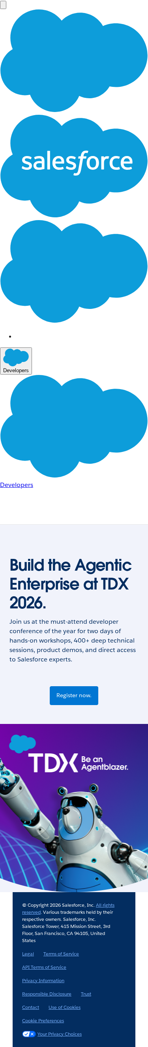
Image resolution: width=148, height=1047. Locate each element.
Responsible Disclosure (46, 993)
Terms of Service (61, 953)
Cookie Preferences (43, 1020)
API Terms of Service (44, 967)
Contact (30, 1007)
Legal (28, 953)
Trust (86, 993)
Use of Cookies (65, 1007)
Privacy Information (43, 980)
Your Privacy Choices (59, 1033)
